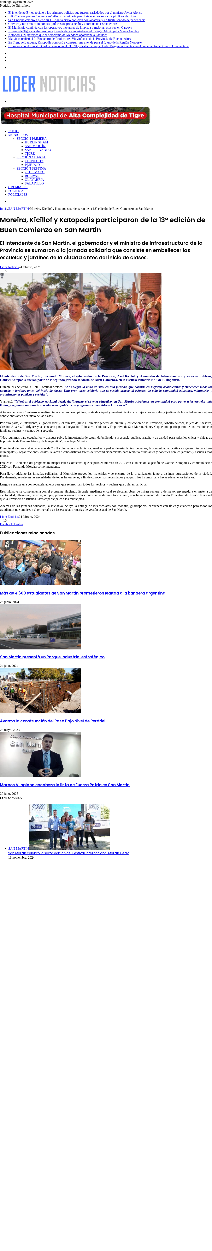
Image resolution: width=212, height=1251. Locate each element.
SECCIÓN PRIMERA (32, 138)
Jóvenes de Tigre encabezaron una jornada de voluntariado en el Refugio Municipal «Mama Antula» (73, 31)
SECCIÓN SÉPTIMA (31, 168)
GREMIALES (18, 187)
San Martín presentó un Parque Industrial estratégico (52, 657)
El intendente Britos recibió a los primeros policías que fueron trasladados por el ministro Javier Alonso (75, 12)
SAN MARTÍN (35, 146)
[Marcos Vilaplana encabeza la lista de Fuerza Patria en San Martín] (40, 776)
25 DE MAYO (35, 172)
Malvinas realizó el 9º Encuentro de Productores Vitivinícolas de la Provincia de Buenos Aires (69, 38)
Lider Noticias (9, 267)
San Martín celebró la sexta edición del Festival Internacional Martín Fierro (68, 853)
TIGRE (30, 153)
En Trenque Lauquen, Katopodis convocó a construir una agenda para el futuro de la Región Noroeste (75, 42)
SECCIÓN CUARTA (31, 157)
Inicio (3, 208)
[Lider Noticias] (49, 94)
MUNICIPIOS (18, 135)
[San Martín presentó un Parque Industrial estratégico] (40, 648)
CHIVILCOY (34, 161)
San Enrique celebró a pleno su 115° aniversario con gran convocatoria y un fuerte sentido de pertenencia (76, 20)
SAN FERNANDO (38, 150)
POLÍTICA (16, 191)
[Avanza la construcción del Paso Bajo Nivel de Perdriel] (40, 712)
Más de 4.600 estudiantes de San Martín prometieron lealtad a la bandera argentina (82, 593)
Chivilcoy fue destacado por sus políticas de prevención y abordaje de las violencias (63, 23)
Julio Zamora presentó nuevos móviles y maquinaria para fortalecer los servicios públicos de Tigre (72, 16)
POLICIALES (18, 194)
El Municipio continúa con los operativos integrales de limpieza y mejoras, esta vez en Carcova (70, 27)
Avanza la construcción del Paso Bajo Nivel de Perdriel (52, 721)
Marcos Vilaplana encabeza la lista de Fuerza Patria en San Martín (65, 785)
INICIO (13, 131)
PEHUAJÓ (32, 164)
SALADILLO (34, 183)
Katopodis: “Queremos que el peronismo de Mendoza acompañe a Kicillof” (57, 35)
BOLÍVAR (32, 176)
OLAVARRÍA (34, 179)
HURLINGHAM (36, 142)
